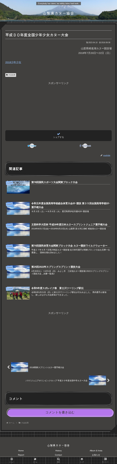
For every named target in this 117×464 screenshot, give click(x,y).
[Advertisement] (58, 105)
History (58, 450)
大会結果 (11, 75)
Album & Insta (96, 450)
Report (21, 455)
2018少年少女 (13, 62)
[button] (108, 324)
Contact (58, 455)
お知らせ (96, 455)
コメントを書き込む (60, 412)
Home (21, 450)
